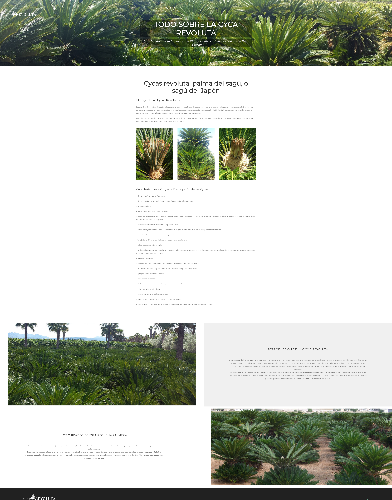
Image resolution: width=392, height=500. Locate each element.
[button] (138, 153)
